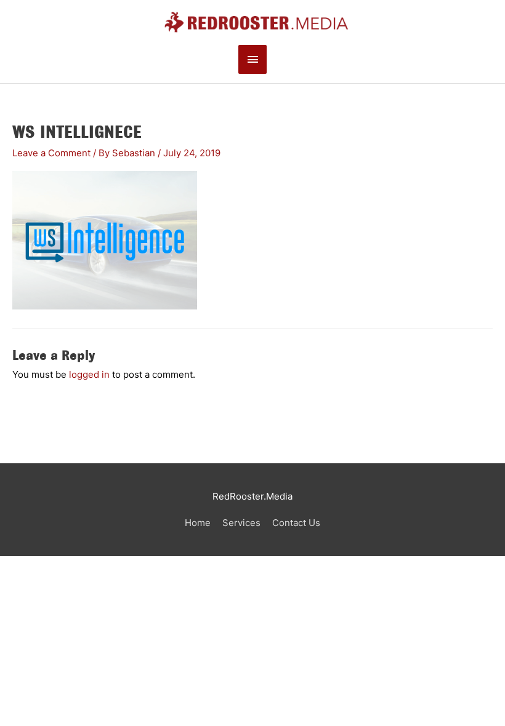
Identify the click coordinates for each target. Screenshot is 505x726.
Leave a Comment (51, 153)
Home (198, 523)
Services (241, 523)
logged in (89, 374)
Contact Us (296, 523)
